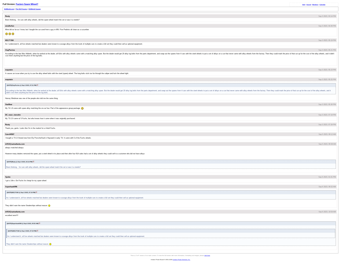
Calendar (322, 4)
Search (309, 4)
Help (303, 4)
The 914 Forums (21, 9)
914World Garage (35, 9)
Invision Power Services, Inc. (181, 259)
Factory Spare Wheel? (27, 4)
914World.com (9, 9)
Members (315, 4)
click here (207, 255)
